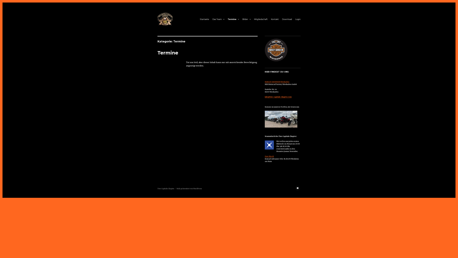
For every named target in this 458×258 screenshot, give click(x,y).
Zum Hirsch (269, 156)
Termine (232, 19)
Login (298, 19)
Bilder (245, 19)
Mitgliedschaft (261, 19)
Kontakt (275, 19)
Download (287, 19)
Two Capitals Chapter (165, 189)
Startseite (204, 19)
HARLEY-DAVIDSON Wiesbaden (277, 82)
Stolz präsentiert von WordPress (189, 189)
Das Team (217, 19)
